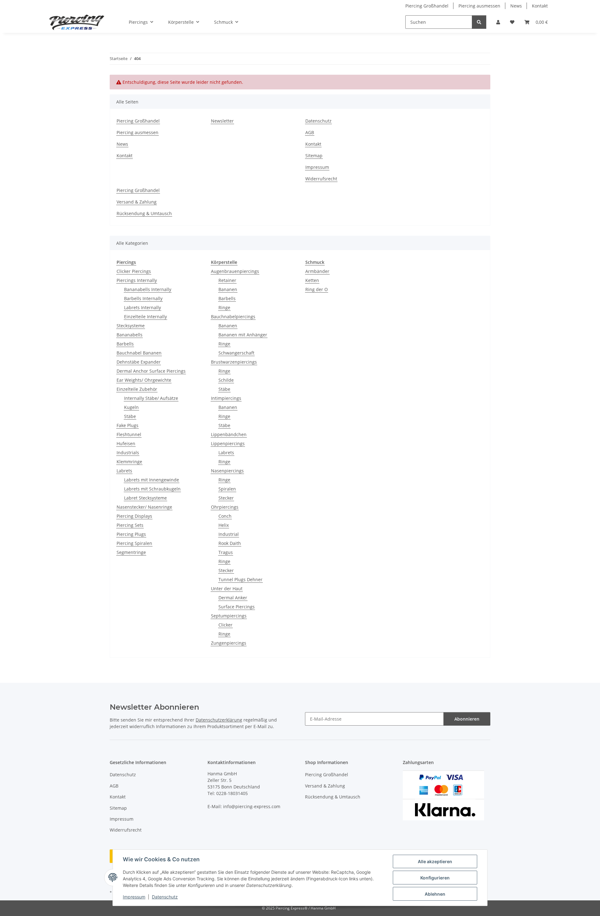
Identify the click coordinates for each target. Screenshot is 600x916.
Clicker (225, 625)
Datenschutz (165, 896)
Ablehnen (435, 894)
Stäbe (130, 416)
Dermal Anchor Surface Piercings (151, 371)
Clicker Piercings (134, 271)
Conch (225, 516)
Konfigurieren (435, 877)
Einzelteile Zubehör (137, 389)
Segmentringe (131, 552)
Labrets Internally (142, 307)
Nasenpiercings (227, 471)
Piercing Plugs (131, 534)
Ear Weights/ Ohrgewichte (144, 380)
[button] (498, 22)
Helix (223, 525)
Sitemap (313, 156)
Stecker (226, 498)
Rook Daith (229, 543)
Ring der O (316, 289)
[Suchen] (479, 22)
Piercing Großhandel (426, 6)
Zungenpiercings (228, 643)
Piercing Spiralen (134, 543)
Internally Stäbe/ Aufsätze (151, 398)
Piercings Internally (137, 280)
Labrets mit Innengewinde (151, 480)
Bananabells (129, 335)
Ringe (224, 307)
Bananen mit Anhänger (242, 335)
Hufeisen (126, 443)
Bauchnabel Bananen (139, 353)
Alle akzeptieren (435, 861)
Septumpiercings (229, 616)
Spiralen (227, 489)
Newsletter (222, 121)
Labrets (124, 471)
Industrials (128, 452)
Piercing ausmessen (479, 6)
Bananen (227, 289)
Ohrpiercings (224, 507)
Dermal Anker (232, 598)
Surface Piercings (236, 607)
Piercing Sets (130, 525)
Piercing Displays (134, 516)
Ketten (312, 280)
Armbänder (317, 271)
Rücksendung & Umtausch (144, 213)
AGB (309, 132)
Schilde (226, 380)
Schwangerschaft (236, 353)
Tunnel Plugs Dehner (240, 579)
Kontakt (540, 6)
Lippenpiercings (228, 443)
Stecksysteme (131, 326)
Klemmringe (129, 462)
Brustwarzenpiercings (234, 362)
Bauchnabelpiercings (233, 317)
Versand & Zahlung (137, 202)
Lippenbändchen (229, 434)
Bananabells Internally (147, 289)
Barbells (125, 344)
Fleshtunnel (129, 434)
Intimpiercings (226, 398)
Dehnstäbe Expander (139, 362)
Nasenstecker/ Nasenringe (144, 507)
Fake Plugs (127, 425)
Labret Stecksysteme (145, 498)
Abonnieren (466, 719)
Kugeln (131, 407)
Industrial (228, 534)
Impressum (134, 896)
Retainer (227, 280)
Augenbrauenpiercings (235, 271)
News (516, 6)
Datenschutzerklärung (219, 720)
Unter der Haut (226, 588)
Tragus (225, 552)
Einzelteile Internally (145, 317)
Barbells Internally (143, 298)
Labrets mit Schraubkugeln (152, 489)
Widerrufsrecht (321, 179)
